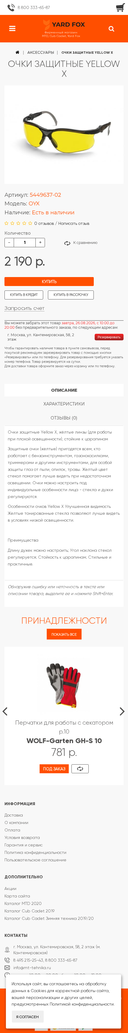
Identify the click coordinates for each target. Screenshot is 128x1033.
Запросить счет (24, 308)
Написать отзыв (73, 223)
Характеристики (64, 404)
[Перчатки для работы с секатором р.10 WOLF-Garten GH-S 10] (64, 684)
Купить (49, 281)
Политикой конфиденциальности (82, 1004)
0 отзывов (44, 223)
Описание (64, 390)
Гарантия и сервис (23, 845)
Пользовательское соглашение (35, 859)
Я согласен (27, 1017)
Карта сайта (17, 896)
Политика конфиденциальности (35, 852)
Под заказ (54, 768)
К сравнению (85, 242)
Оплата (12, 830)
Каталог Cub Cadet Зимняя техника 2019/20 (49, 918)
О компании (16, 822)
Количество (17, 233)
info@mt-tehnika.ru (32, 967)
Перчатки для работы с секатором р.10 (64, 732)
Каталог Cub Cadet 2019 (29, 911)
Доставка (13, 815)
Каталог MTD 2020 (23, 903)
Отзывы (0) (64, 418)
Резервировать (109, 337)
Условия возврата (22, 837)
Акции (10, 888)
